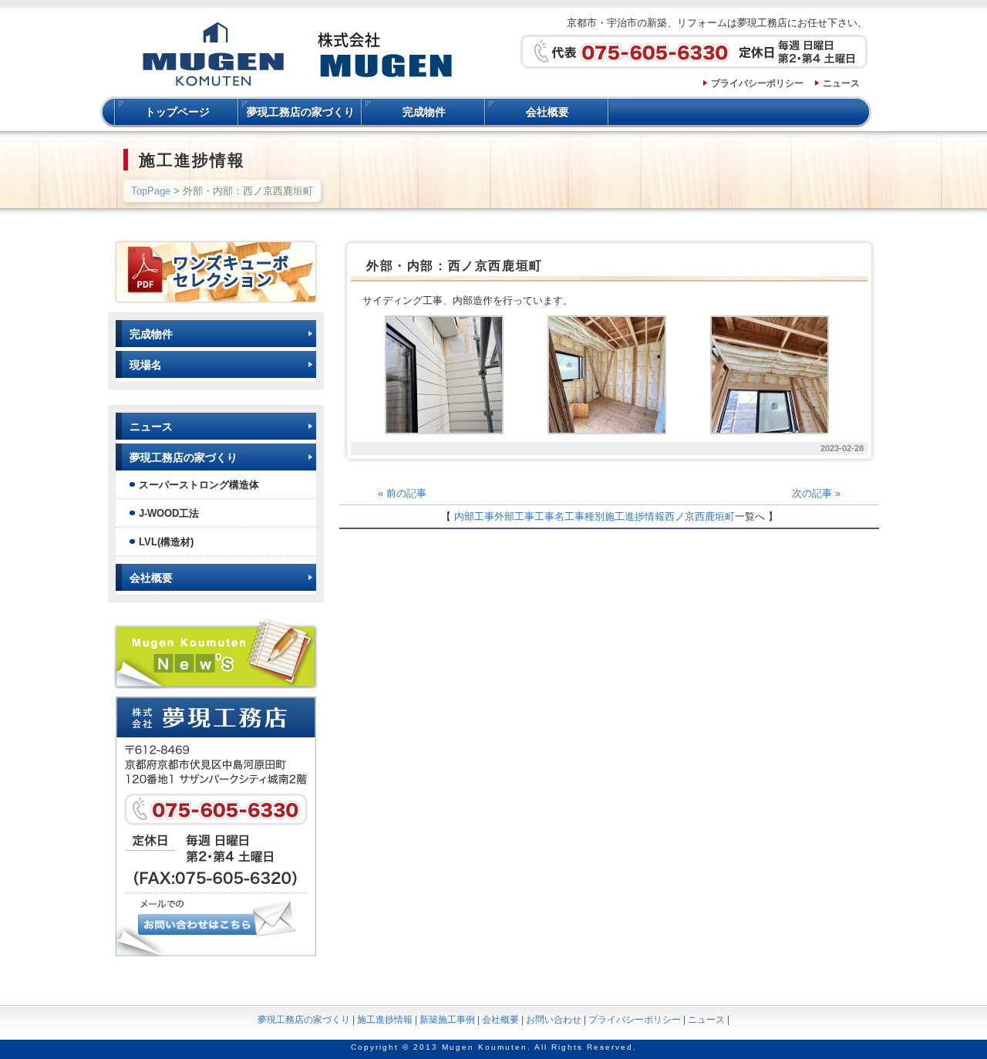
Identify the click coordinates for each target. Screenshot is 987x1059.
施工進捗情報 (635, 516)
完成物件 (424, 112)
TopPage (150, 191)
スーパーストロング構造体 (199, 485)
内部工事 (474, 516)
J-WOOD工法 (169, 513)
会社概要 (547, 112)
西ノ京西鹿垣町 (700, 516)
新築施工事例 (447, 1019)
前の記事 (402, 493)
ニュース (841, 83)
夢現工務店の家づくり (301, 112)
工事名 (549, 516)
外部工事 (514, 516)
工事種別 (584, 516)
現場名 (146, 365)
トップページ (177, 112)
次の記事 (816, 493)
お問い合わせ (553, 1019)
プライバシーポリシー (757, 83)
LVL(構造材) (166, 542)
